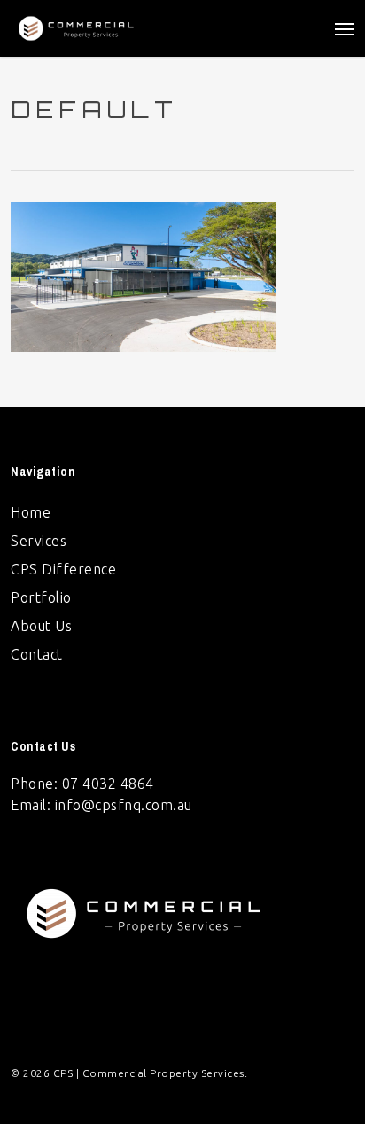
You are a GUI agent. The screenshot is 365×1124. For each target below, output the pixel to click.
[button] (344, 28)
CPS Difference (63, 569)
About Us (41, 626)
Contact (37, 654)
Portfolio (41, 597)
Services (38, 541)
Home (30, 512)
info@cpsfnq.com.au (123, 805)
